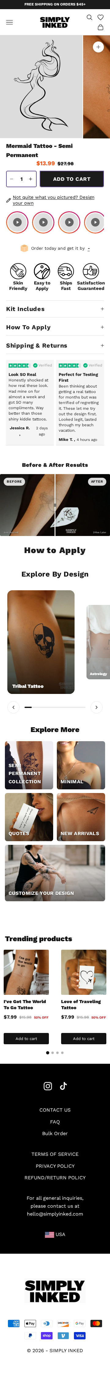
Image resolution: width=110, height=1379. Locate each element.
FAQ (55, 1122)
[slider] (55, 505)
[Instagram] (48, 1086)
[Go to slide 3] (57, 1053)
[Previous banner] (13, 707)
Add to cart (71, 179)
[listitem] (17, 222)
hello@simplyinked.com (55, 1214)
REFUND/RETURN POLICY (55, 1178)
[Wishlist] (100, 17)
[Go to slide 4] (62, 1053)
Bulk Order (55, 1133)
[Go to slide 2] (52, 1053)
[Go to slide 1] (47, 1052)
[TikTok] (63, 1086)
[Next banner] (96, 707)
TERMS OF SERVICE (55, 1154)
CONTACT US (55, 1110)
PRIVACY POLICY (55, 1166)
